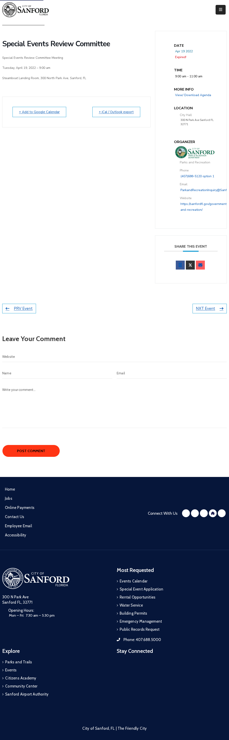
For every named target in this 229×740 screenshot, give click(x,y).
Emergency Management (141, 621)
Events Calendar (133, 581)
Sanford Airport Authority (27, 694)
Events (11, 670)
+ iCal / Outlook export (116, 112)
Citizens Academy (20, 678)
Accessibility (15, 535)
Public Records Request (139, 629)
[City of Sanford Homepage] (35, 578)
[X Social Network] (190, 265)
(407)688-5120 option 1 (197, 176)
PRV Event (23, 308)
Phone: (142, 639)
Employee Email (18, 526)
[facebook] (180, 265)
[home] (213, 513)
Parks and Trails (18, 662)
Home (10, 489)
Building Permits (133, 613)
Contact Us (14, 516)
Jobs (8, 498)
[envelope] (200, 265)
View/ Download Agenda (193, 95)
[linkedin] (222, 513)
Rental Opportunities (137, 597)
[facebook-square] (186, 513)
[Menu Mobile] (221, 10)
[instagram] (195, 513)
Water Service (131, 605)
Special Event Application (141, 589)
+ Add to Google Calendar (39, 112)
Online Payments (19, 507)
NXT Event (205, 308)
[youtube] (204, 513)
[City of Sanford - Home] (25, 9)
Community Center (21, 686)
